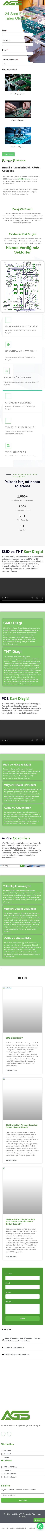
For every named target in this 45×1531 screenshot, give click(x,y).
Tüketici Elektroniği (20, 427)
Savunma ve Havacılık (20, 351)
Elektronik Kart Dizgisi (22, 234)
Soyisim (6, 40)
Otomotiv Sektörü (18, 402)
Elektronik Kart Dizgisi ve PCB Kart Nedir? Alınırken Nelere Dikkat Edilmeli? (20, 1221)
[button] (32, 3)
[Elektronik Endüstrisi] (8, 320)
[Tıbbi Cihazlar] (8, 445)
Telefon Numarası (10, 60)
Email (5, 50)
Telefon (8, 1292)
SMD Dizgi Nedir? (14, 1038)
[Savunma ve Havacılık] (8, 344)
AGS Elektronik (24, 179)
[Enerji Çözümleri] (22, 202)
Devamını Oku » (11, 1070)
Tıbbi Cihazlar (15, 452)
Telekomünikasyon (17, 377)
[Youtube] (9, 1434)
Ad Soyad (8, 1274)
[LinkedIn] (3, 1434)
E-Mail (7, 1283)
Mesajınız (8, 1301)
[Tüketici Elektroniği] (8, 421)
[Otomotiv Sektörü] (8, 396)
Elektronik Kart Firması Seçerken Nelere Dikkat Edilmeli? (21, 1126)
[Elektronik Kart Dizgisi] (22, 228)
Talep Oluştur (8, 154)
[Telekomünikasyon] (7, 371)
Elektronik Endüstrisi (21, 326)
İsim (4, 31)
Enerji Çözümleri (22, 209)
